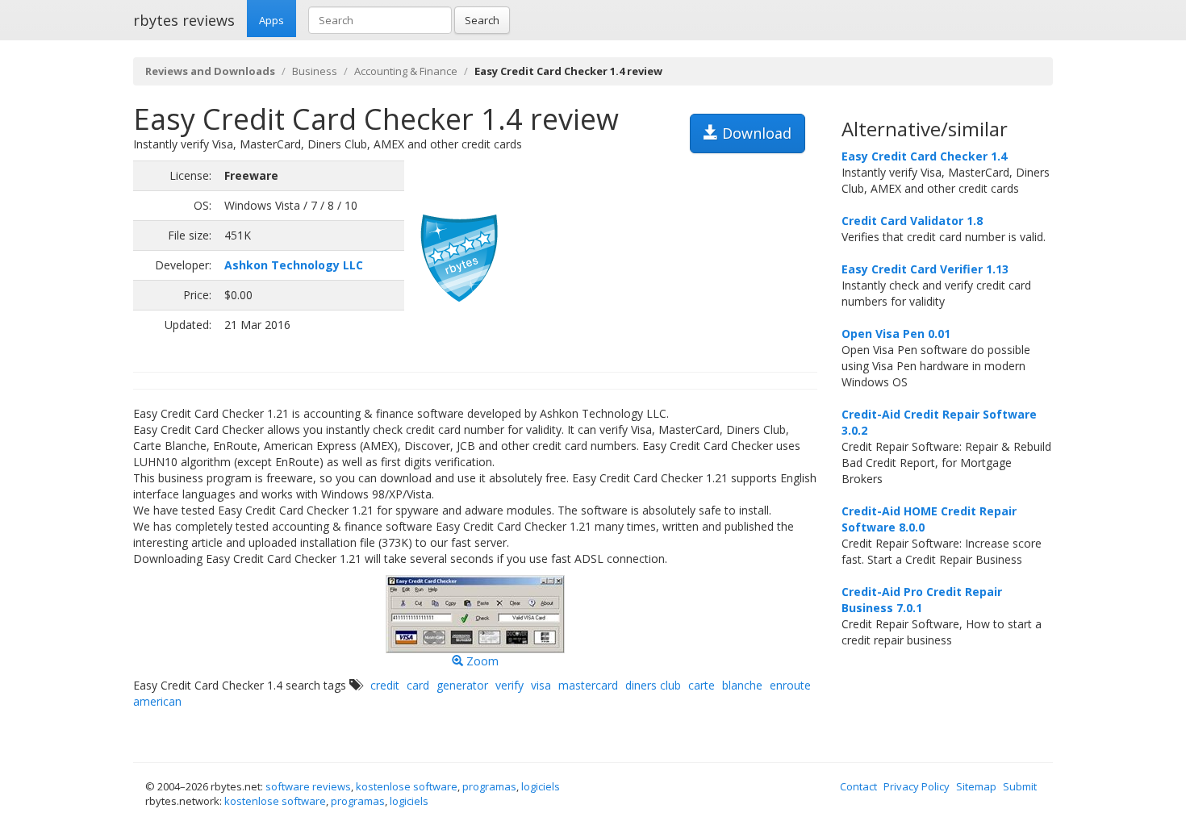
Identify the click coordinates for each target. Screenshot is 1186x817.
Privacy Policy (916, 786)
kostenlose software (406, 786)
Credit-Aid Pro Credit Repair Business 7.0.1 (921, 599)
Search (482, 20)
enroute (790, 685)
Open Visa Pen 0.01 (895, 333)
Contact (858, 786)
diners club (653, 685)
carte (701, 685)
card (418, 685)
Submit (1020, 786)
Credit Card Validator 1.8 (912, 220)
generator (462, 685)
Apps (271, 20)
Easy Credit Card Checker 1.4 (924, 156)
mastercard (588, 685)
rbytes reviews (184, 20)
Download (754, 133)
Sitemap (976, 786)
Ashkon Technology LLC (293, 265)
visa (541, 685)
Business (314, 71)
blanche (742, 685)
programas (489, 786)
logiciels (540, 786)
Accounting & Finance (405, 71)
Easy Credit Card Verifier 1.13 (925, 269)
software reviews (308, 786)
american (157, 701)
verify (509, 685)
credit (384, 685)
